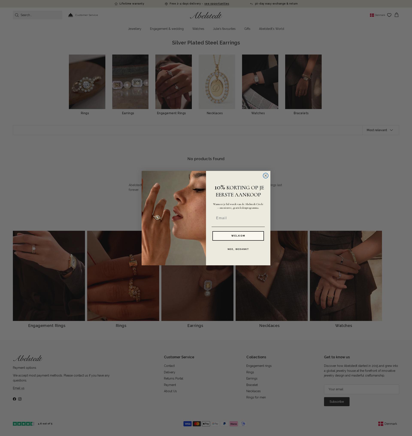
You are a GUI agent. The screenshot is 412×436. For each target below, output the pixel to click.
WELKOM (238, 235)
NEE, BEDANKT (238, 249)
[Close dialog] (265, 175)
